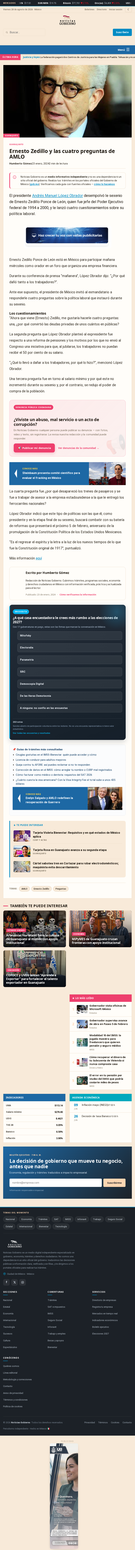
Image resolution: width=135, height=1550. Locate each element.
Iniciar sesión (115, 9)
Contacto (7, 1386)
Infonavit (82, 1219)
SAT (56, 1219)
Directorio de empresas (104, 1300)
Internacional (25, 1226)
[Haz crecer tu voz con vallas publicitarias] (67, 237)
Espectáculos (10, 1347)
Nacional (10, 1219)
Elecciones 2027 (100, 1333)
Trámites (42, 1219)
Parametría (27, 659)
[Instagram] (22, 1282)
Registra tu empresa (102, 1307)
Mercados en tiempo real (105, 1313)
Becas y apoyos (56, 1340)
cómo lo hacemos (104, 184)
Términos (103, 1422)
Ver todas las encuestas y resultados (31, 733)
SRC (22, 671)
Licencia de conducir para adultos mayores (41, 759)
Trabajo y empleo (57, 1333)
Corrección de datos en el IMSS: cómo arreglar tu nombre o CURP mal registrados (64, 769)
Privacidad (89, 1422)
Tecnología (61, 1226)
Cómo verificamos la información (78, 594)
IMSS (68, 1219)
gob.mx (34, 184)
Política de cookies (12, 1406)
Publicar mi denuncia (34, 448)
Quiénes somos (11, 1366)
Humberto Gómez (56, 573)
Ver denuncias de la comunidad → (78, 448)
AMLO (24, 888)
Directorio (102, 9)
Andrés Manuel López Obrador (57, 195)
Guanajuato (16, 144)
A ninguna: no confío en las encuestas (44, 708)
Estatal (9, 1226)
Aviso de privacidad (13, 1393)
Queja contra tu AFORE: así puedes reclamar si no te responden (53, 764)
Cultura (6, 1340)
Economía (26, 1219)
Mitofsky (25, 635)
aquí (39, 558)
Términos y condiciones (15, 1399)
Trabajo (97, 1219)
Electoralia (26, 647)
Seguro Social (115, 1219)
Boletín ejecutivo (100, 1327)
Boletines (89, 9)
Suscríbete (122, 32)
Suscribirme (114, 1182)
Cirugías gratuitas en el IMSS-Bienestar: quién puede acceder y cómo (56, 754)
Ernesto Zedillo (41, 888)
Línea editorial (10, 1372)
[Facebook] (6, 1282)
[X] (14, 1282)
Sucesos (7, 1333)
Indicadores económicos (105, 1320)
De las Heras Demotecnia (35, 695)
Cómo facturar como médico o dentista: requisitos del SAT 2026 (54, 774)
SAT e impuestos (56, 1307)
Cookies (115, 1422)
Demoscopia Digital (32, 683)
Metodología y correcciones (17, 1379)
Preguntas (61, 888)
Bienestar (44, 1226)
